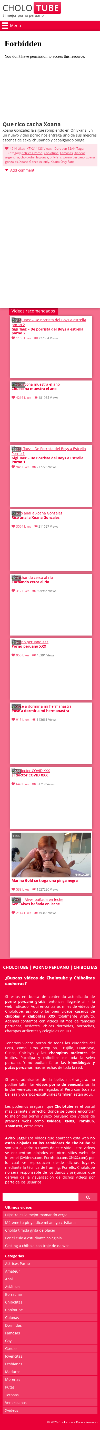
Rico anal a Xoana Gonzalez (35, 517)
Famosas (66, 153)
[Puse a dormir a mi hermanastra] (42, 706)
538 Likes (22, 889)
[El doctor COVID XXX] (31, 770)
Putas (10, 1387)
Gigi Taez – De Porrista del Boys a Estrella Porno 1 (47, 460)
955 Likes (22, 655)
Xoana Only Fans (62, 161)
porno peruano (74, 157)
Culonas (12, 1317)
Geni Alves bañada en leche (36, 904)
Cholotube (51, 153)
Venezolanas (16, 1402)
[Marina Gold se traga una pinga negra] (51, 876)
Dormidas (13, 1325)
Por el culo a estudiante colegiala (33, 1238)
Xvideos (79, 153)
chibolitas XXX (41, 1016)
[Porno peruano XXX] (30, 641)
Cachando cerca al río (30, 582)
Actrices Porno (32, 153)
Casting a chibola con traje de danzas (37, 1245)
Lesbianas (13, 1363)
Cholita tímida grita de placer (30, 1230)
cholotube (28, 157)
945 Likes (22, 467)
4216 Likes (23, 397)
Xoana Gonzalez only (34, 161)
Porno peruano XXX (29, 646)
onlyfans (56, 157)
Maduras (13, 1371)
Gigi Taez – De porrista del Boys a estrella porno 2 (47, 331)
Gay (8, 1340)
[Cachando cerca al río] (32, 577)
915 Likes (22, 719)
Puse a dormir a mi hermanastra (40, 711)
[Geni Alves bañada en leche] (37, 899)
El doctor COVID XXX (30, 775)
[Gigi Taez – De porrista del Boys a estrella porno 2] (51, 324)
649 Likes (22, 784)
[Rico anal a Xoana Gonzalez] (37, 513)
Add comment (22, 170)
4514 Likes (17, 148)
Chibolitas (13, 1302)
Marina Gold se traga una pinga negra (45, 880)
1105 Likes (23, 338)
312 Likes (22, 591)
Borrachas (14, 1294)
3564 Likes (23, 526)
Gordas (11, 1348)
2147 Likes (23, 913)
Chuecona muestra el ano (34, 389)
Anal (9, 1278)
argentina (12, 157)
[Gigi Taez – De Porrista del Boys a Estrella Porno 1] (51, 453)
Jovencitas (13, 1356)
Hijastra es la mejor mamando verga (36, 1214)
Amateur (12, 1271)
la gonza (42, 157)
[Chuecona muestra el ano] (36, 384)
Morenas (12, 1379)
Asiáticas (12, 1286)
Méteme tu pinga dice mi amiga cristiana (40, 1222)
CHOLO (31, 8)
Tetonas (12, 1394)
